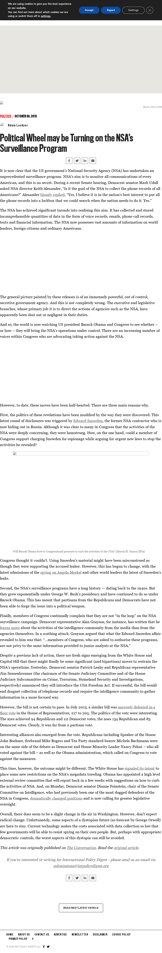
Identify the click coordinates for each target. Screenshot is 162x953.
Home (9, 934)
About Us (24, 934)
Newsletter (80, 934)
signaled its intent (140, 768)
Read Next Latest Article (81, 908)
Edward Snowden (88, 420)
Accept (89, 10)
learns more (10, 627)
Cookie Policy (121, 934)
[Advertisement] (81, 59)
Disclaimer (100, 934)
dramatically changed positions (56, 798)
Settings (133, 10)
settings (45, 16)
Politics (5, 116)
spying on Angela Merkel (60, 572)
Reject (111, 10)
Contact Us (42, 934)
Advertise (60, 934)
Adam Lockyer (18, 125)
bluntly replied (52, 194)
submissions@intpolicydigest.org (81, 865)
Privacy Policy (18, 939)
